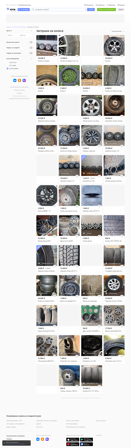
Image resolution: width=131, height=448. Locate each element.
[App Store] (72, 440)
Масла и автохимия (72, 421)
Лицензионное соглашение (19, 87)
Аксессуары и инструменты (15, 424)
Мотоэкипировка (71, 424)
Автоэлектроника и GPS (14, 421)
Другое (38, 424)
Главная (8, 27)
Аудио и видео (11, 427)
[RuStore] (86, 444)
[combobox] (59, 9)
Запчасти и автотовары (19, 27)
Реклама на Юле (19, 90)
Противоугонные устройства (75, 427)
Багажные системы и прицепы (46, 421)
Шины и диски (101, 421)
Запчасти (39, 427)
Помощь (19, 93)
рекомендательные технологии (19, 98)
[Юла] (10, 8)
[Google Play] (86, 440)
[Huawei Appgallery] (72, 444)
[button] (54, 56)
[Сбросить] (85, 9)
